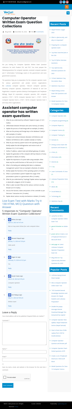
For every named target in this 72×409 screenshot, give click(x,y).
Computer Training (57, 135)
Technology (54, 196)
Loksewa (8, 86)
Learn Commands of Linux (59, 171)
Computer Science (56, 130)
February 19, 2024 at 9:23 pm (17, 260)
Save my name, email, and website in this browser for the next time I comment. (24, 368)
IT (52, 167)
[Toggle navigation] (68, 12)
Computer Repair (56, 125)
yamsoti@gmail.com (25, 2)
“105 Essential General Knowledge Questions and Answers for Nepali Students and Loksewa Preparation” (59, 296)
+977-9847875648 (10, 2)
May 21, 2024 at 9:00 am (15, 298)
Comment (5, 320)
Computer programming (58, 121)
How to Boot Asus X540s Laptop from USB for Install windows (59, 333)
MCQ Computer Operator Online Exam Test (59, 218)
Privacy (16, 406)
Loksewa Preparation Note (59, 179)
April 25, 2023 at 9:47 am (15, 222)
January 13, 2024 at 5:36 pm (16, 241)
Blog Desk (54, 258)
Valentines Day (55, 201)
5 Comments (40, 32)
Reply (9, 230)
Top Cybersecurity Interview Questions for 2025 (58, 70)
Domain (53, 140)
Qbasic (53, 187)
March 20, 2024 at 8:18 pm (16, 279)
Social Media (55, 191)
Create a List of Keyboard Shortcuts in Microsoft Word (59, 236)
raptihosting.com (62, 404)
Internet (53, 162)
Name (4, 349)
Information (55, 157)
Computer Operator (57, 116)
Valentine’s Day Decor (58, 86)
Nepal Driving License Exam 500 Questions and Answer (59, 93)
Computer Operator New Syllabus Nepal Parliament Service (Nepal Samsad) (59, 322)
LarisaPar (54, 216)
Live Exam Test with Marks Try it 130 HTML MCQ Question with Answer (22, 204)
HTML (53, 152)
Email (4, 356)
